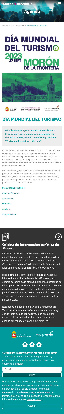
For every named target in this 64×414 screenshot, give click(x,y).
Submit (32, 375)
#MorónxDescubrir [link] (11, 193)
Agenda (5, 25)
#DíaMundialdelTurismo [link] (13, 188)
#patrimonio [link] (7, 198)
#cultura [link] (6, 209)
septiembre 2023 (18, 25)
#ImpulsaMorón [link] (9, 214)
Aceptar (32, 406)
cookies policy (34, 399)
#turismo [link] (6, 204)
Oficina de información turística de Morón (30, 246)
